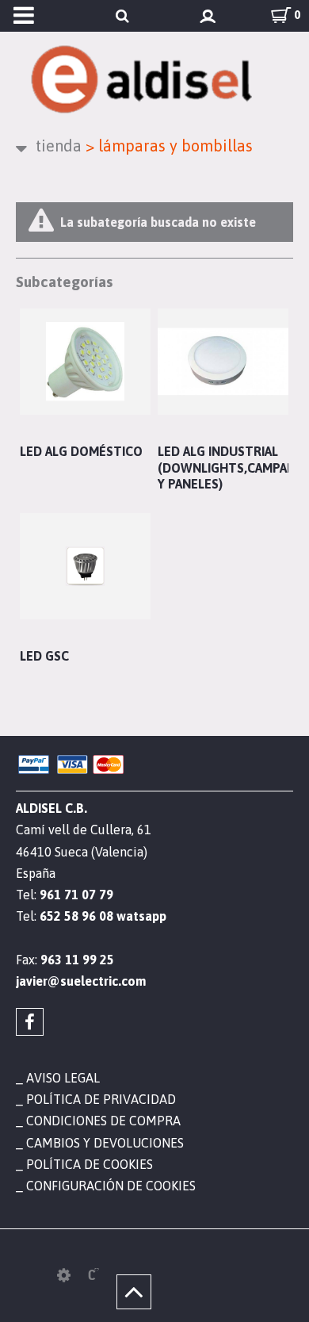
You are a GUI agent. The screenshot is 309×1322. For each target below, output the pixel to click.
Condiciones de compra (103, 1120)
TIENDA (59, 145)
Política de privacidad (101, 1099)
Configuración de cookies (111, 1185)
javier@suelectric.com (81, 981)
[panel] (63, 1275)
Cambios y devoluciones (105, 1143)
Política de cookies (89, 1164)
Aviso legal (63, 1078)
